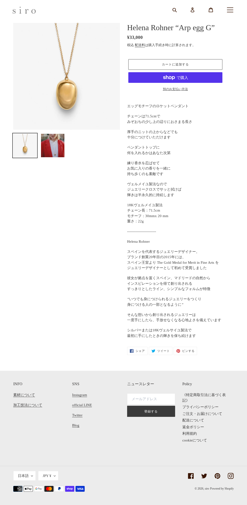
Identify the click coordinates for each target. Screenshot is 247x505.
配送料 (140, 45)
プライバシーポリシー (200, 407)
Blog (75, 425)
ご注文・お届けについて (202, 414)
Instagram (79, 395)
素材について (24, 395)
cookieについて (194, 440)
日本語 (23, 476)
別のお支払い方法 (175, 89)
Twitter (77, 415)
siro (207, 488)
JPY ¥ (47, 476)
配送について (193, 420)
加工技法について (27, 405)
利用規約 (189, 433)
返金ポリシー (193, 427)
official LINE (82, 405)
